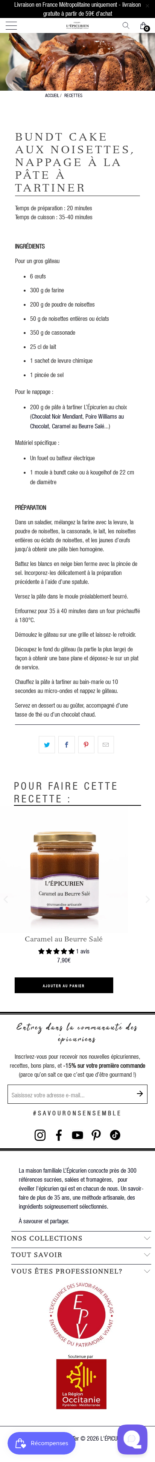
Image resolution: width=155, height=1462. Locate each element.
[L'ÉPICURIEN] (77, 25)
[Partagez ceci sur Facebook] (66, 744)
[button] (56, 951)
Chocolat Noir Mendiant (57, 416)
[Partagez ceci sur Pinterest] (86, 744)
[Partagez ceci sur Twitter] (47, 744)
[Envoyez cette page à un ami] (106, 744)
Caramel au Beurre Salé (78, 425)
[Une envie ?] (128, 25)
